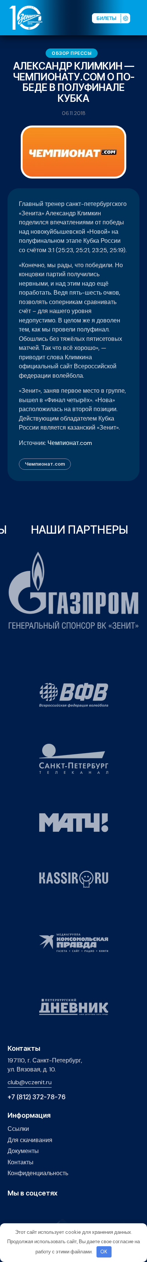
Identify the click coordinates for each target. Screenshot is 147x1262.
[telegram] (46, 1209)
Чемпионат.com (69, 443)
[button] (141, 17)
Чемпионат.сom (45, 464)
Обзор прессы (72, 53)
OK (103, 1251)
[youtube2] (23, 1209)
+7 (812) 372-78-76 (37, 1097)
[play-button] (35, 1209)
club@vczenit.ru (30, 1082)
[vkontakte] (11, 1209)
